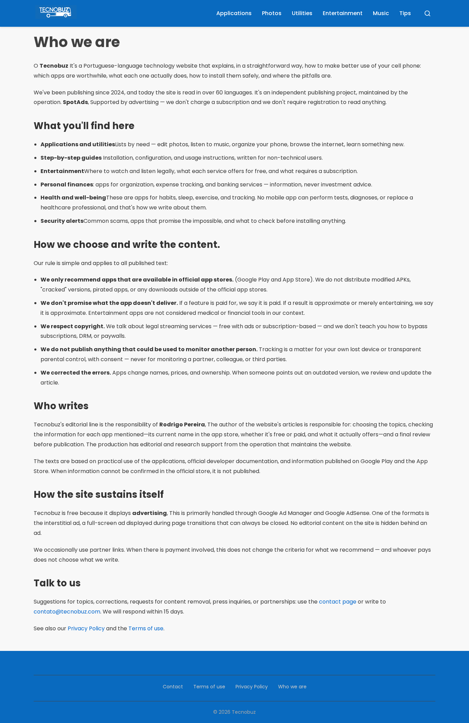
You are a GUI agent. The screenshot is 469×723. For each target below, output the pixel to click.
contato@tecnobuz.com (67, 612)
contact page (337, 602)
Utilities (302, 13)
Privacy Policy (86, 628)
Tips (405, 13)
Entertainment (343, 13)
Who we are (292, 686)
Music (381, 13)
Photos (272, 13)
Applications (234, 13)
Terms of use (145, 628)
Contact (173, 686)
